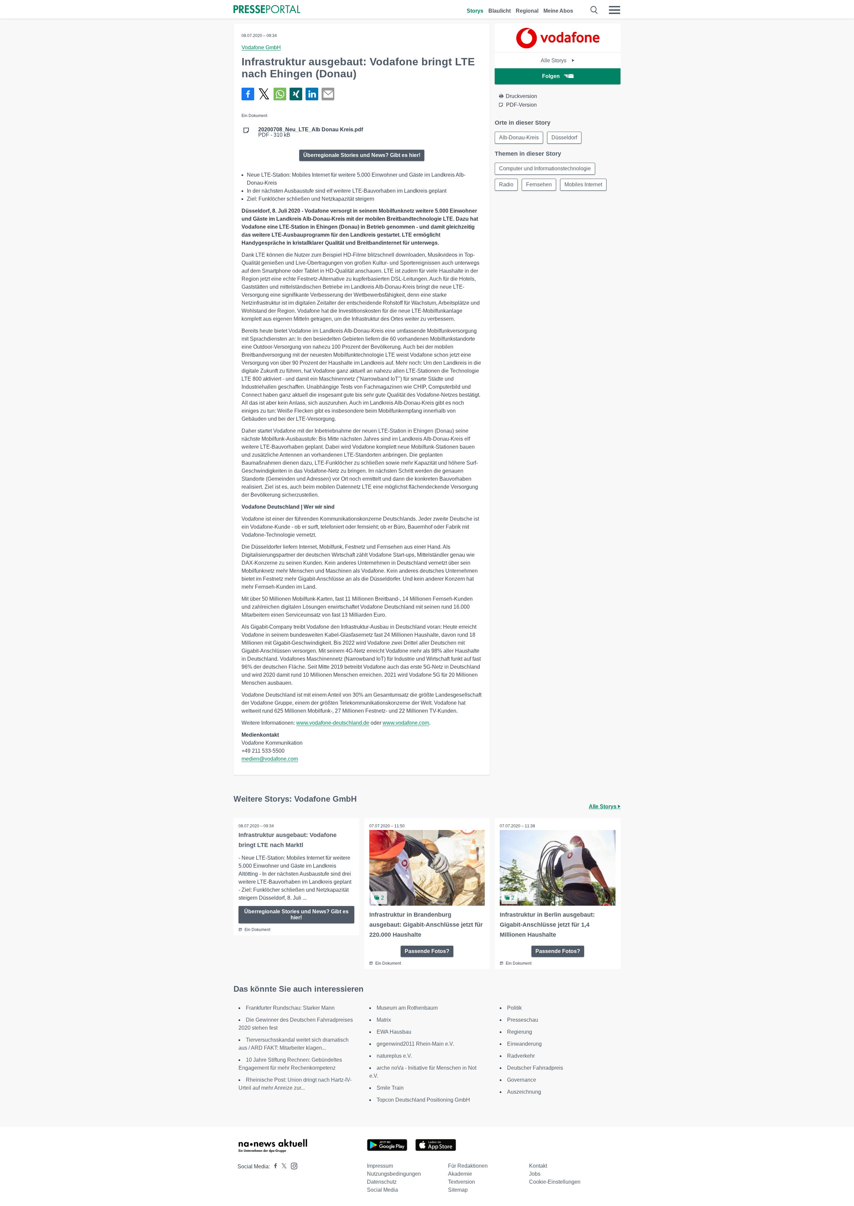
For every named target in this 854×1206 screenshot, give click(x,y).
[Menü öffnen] (614, 10)
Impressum (380, 1166)
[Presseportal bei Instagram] (292, 1165)
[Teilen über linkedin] (312, 94)
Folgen (551, 76)
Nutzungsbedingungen (394, 1174)
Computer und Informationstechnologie (545, 168)
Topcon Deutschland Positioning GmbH (423, 1100)
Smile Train (390, 1088)
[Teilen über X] (264, 94)
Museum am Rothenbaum (407, 1008)
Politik (514, 1008)
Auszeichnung (524, 1092)
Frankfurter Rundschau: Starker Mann (290, 1008)
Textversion (461, 1182)
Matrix (384, 1020)
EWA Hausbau (394, 1032)
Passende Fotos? (427, 951)
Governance (521, 1080)
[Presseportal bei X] (282, 1166)
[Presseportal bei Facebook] (273, 1166)
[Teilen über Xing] (296, 94)
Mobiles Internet (583, 184)
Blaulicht (499, 11)
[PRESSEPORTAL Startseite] (267, 10)
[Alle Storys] (557, 46)
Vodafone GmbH (261, 47)
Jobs (534, 1174)
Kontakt (538, 1166)
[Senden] (328, 94)
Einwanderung (524, 1044)
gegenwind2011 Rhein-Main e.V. (415, 1044)
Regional (527, 11)
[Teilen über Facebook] (248, 94)
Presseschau (522, 1020)
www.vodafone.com (406, 723)
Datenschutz (382, 1182)
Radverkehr (521, 1056)
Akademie (460, 1174)
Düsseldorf (564, 137)
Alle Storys (554, 60)
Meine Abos (558, 11)
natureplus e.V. (394, 1056)
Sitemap (458, 1190)
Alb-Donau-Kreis (519, 137)
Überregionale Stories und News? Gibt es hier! (361, 155)
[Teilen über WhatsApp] (280, 94)
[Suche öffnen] (594, 10)
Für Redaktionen (468, 1166)
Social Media (382, 1190)
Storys (475, 11)
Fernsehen (539, 184)
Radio (506, 184)
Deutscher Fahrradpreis (535, 1068)
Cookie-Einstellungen (554, 1182)
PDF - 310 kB (310, 132)
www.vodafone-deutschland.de (332, 723)
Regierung (519, 1032)
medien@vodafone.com (270, 759)
